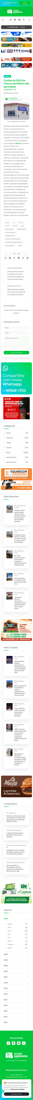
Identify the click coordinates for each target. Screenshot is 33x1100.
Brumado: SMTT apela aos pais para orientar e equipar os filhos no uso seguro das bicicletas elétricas (20, 515)
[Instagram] (10, 20)
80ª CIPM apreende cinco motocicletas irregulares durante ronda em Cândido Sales (20, 560)
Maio (17, 934)
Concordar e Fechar (16, 1094)
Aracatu (17, 447)
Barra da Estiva (17, 457)
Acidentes (17, 438)
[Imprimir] (19, 254)
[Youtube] (19, 20)
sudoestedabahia (10, 232)
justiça (7, 222)
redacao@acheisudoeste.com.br (17, 1077)
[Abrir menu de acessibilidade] (2, 1091)
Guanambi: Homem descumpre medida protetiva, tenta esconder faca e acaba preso (20, 602)
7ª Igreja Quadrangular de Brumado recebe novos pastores (14, 835)
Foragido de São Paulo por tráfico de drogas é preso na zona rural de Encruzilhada (20, 538)
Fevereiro (17, 944)
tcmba (20, 245)
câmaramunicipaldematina (12, 239)
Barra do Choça (17, 462)
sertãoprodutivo (9, 245)
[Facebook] (15, 20)
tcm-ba (21, 222)
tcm (14, 222)
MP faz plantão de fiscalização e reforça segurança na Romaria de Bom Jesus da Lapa (20, 690)
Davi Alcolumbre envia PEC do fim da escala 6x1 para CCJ (20, 581)
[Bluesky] (27, 258)
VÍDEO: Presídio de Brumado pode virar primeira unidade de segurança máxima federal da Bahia (20, 734)
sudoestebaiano (21, 229)
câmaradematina (10, 235)
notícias (15, 226)
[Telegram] (19, 258)
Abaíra (17, 433)
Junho (17, 931)
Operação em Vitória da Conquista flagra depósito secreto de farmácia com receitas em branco (20, 759)
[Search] (29, 20)
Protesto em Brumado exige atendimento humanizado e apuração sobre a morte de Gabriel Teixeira (15, 818)
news (22, 226)
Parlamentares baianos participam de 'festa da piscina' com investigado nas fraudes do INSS (20, 666)
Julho (17, 927)
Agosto (17, 924)
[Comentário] (14, 254)
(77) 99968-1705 (17, 1075)
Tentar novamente (25, 3)
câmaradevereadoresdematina (14, 242)
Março (17, 941)
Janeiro (17, 948)
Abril (17, 938)
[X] (24, 20)
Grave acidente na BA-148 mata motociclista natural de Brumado (19, 712)
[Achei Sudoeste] (14, 12)
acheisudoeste (9, 229)
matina (7, 226)
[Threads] (23, 258)
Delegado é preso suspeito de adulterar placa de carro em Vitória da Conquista (15, 852)
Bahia (17, 452)
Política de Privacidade (18, 1089)
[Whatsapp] (5, 258)
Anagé (17, 443)
